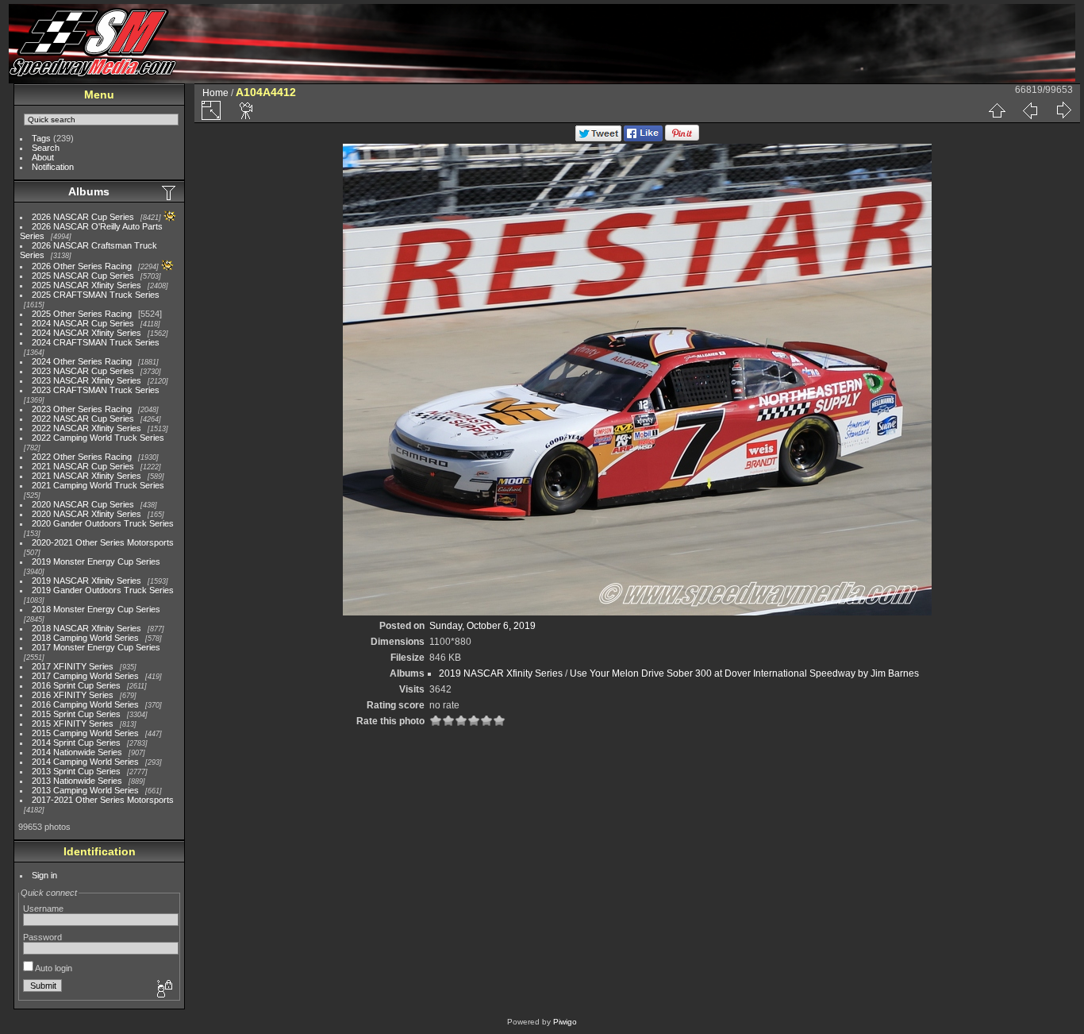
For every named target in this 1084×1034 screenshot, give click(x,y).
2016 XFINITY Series (72, 695)
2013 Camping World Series (85, 790)
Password (42, 937)
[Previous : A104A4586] (1030, 110)
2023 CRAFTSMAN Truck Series (96, 390)
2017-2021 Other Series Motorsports (103, 799)
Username (43, 908)
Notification (53, 167)
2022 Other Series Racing (82, 456)
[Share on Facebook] (643, 138)
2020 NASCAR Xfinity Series (86, 514)
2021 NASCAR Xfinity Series (86, 475)
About (43, 157)
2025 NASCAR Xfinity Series (86, 285)
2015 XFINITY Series (72, 723)
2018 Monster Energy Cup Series (96, 609)
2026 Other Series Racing (82, 266)
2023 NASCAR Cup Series (83, 371)
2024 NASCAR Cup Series (83, 323)
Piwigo (565, 1021)
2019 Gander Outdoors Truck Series (103, 590)
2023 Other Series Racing (82, 409)
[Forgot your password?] (163, 989)
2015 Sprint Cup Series (76, 714)
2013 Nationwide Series (77, 780)
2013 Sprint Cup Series (76, 771)
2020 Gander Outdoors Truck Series (103, 523)
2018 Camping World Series (85, 637)
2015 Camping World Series (85, 733)
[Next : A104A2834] (1063, 110)
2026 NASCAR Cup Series (83, 217)
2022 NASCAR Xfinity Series (86, 428)
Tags (41, 138)
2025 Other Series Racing (82, 313)
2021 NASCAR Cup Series (83, 466)
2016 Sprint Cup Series (76, 685)
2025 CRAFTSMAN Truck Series (96, 294)
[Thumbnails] (996, 110)
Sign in (44, 875)
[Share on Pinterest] (682, 138)
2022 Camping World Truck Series (98, 437)
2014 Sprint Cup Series (76, 742)
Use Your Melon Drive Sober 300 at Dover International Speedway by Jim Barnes (744, 673)
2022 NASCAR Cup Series (83, 418)
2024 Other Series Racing (82, 361)
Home (215, 92)
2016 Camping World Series (85, 704)
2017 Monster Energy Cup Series (96, 647)
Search (46, 147)
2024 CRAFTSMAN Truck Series (96, 342)
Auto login (52, 968)
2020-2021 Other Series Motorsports (103, 542)
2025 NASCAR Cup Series (83, 275)
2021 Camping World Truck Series (98, 485)
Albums (89, 191)
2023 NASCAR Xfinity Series (86, 380)
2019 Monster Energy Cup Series (96, 561)
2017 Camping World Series (85, 676)
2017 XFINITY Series (72, 666)
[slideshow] (246, 110)
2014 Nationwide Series (77, 752)
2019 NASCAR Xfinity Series (86, 580)
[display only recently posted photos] (170, 192)
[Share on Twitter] (598, 138)
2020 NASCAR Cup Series (83, 504)
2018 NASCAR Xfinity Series (86, 628)
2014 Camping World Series (85, 761)
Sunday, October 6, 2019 (482, 625)
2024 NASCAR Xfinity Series (86, 333)
